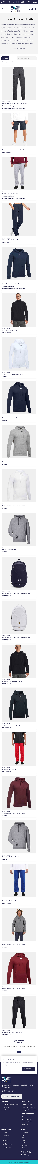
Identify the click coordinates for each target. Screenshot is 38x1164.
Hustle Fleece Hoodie (9, 549)
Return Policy (26, 1124)
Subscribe (28, 1069)
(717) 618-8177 (9, 1091)
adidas (24, 1140)
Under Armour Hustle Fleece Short (13, 150)
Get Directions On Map (11, 1096)
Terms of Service (27, 1117)
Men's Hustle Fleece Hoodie (11, 857)
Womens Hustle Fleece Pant (11, 240)
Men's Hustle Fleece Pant (10, 769)
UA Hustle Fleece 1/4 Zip (9, 330)
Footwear (6, 1135)
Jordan (24, 1148)
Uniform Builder (27, 1105)
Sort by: (20, 58)
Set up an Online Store (29, 1110)
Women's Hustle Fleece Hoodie (12, 725)
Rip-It (24, 1135)
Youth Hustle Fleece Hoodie (11, 284)
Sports (5, 1132)
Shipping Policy (27, 1122)
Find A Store (6, 1107)
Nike (23, 1138)
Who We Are (7, 1147)
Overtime (25, 1132)
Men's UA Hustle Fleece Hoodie (12, 681)
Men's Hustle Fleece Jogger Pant (12, 1032)
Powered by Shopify (24, 1162)
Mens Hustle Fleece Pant (10, 194)
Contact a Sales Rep (28, 1107)
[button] (35, 8)
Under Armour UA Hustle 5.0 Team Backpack (16, 593)
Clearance (6, 1138)
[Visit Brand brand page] (3, 2)
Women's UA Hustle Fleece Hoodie (13, 374)
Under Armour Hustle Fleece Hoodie (13, 418)
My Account (6, 1110)
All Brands (25, 1145)
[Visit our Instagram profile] (19, 1052)
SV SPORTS (16, 1162)
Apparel (5, 1140)
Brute (24, 1143)
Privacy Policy (26, 1119)
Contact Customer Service (11, 1105)
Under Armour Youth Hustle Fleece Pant (14, 103)
